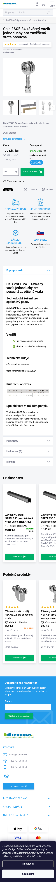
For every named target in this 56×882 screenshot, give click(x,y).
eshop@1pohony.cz (18, 754)
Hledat (49, 12)
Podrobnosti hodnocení (40, 44)
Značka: (8, 52)
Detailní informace (12, 139)
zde (38, 856)
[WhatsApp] (6, 775)
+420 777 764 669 (18, 761)
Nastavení (28, 863)
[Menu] (52, 4)
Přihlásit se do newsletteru (19, 716)
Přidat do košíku (30, 171)
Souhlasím (28, 873)
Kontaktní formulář (19, 786)
